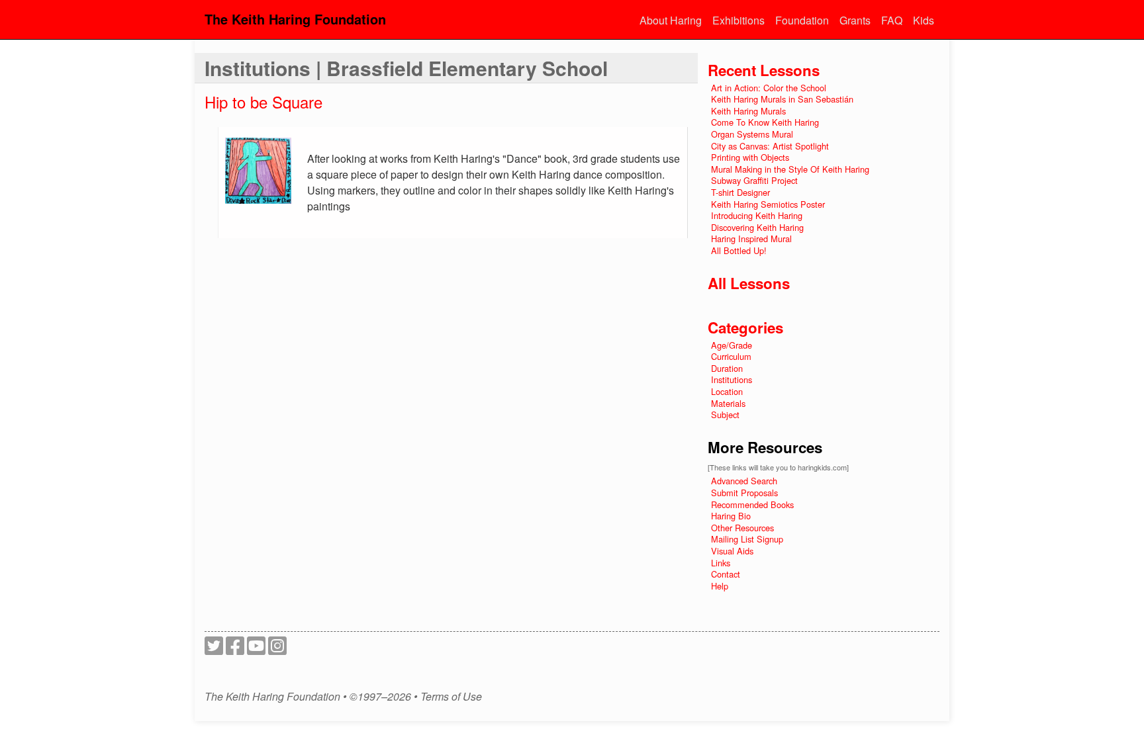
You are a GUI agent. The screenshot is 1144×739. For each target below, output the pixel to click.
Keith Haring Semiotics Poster (768, 204)
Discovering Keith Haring (757, 227)
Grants (855, 20)
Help (719, 586)
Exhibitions (738, 20)
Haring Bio (731, 515)
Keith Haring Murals (748, 111)
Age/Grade (731, 345)
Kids (923, 20)
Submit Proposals (744, 492)
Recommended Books (752, 504)
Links (720, 562)
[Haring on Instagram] (277, 649)
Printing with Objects (750, 157)
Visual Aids (732, 550)
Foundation (802, 20)
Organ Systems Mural (752, 134)
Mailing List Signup (747, 539)
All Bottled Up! (739, 250)
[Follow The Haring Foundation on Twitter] (214, 649)
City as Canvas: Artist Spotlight (770, 146)
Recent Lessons (764, 70)
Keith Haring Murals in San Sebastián (782, 99)
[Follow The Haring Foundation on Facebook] (235, 649)
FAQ (891, 20)
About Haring (671, 20)
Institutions (731, 379)
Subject (725, 414)
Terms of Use (451, 696)
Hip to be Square (263, 101)
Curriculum (731, 356)
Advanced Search (744, 480)
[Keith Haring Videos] (256, 649)
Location (727, 391)
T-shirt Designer (740, 192)
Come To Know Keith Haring (765, 122)
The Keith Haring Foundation (295, 18)
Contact (725, 574)
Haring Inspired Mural (751, 238)
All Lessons (749, 283)
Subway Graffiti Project (754, 180)
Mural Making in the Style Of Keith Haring (790, 169)
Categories (745, 327)
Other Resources (742, 527)
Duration (727, 368)
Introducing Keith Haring (756, 215)
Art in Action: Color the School (768, 87)
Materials (728, 403)
